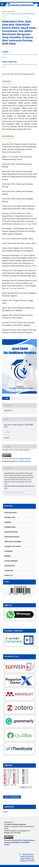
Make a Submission (12, 797)
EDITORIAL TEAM (9, 517)
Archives (11, 11)
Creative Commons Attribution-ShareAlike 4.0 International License (19, 842)
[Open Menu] (2, 4)
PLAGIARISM (8, 551)
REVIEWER (7, 522)
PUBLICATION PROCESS (11, 537)
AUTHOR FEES (8, 570)
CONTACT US (8, 575)
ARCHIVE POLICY (9, 566)
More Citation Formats (15, 492)
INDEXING (7, 556)
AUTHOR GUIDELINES (11, 561)
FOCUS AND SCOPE (10, 512)
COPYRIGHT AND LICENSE (12, 546)
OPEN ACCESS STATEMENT (12, 541)
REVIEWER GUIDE (9, 527)
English (5, 812)
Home (4, 11)
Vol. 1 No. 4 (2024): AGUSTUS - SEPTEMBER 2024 (18, 14)
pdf (6, 398)
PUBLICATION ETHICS (11, 532)
